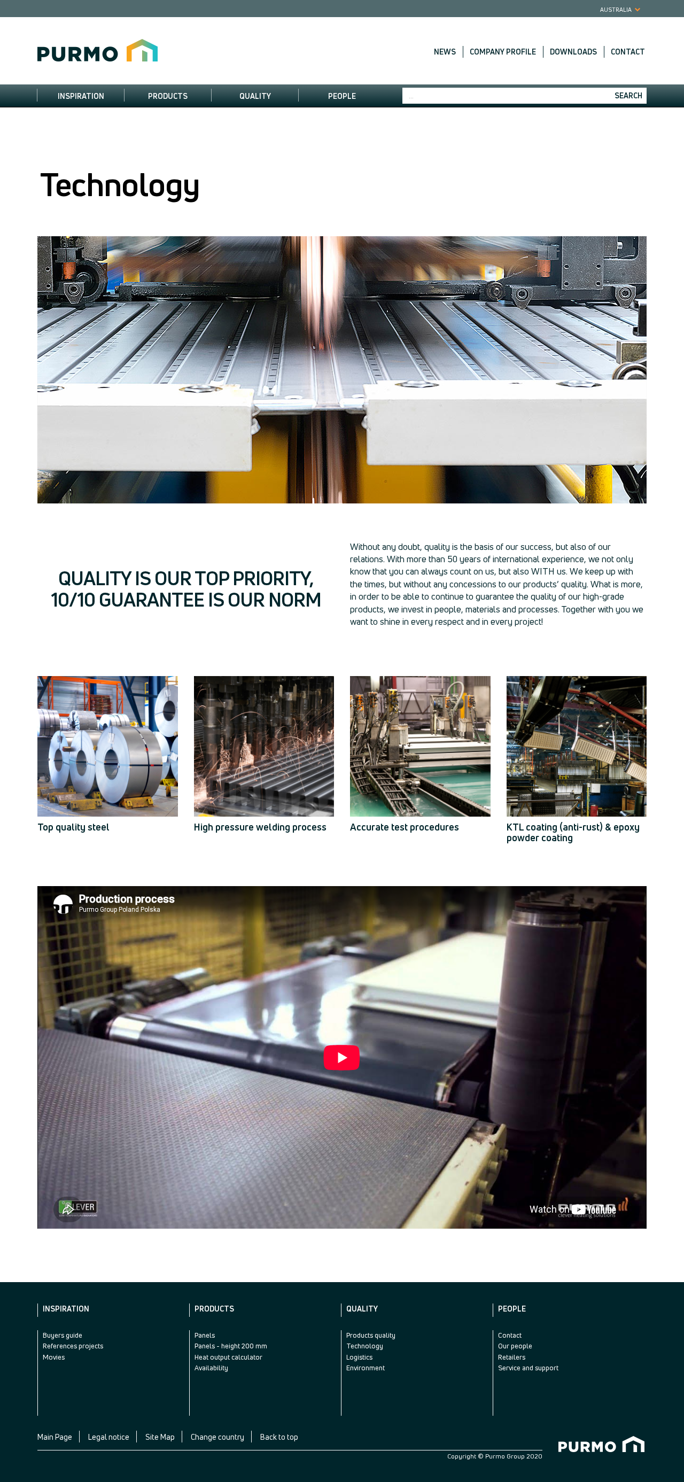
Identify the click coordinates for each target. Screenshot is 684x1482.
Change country (217, 1437)
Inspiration (81, 96)
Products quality (370, 1335)
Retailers (511, 1357)
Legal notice (108, 1437)
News (445, 52)
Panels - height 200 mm (231, 1346)
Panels (205, 1335)
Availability (211, 1367)
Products (168, 96)
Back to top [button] (279, 1437)
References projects (73, 1346)
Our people (515, 1346)
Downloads (573, 52)
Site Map (160, 1437)
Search (628, 95)
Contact (628, 52)
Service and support (528, 1367)
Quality (255, 96)
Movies (54, 1357)
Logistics (359, 1357)
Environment (365, 1367)
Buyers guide (62, 1335)
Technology (364, 1346)
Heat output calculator (228, 1357)
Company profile (503, 52)
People (342, 96)
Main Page (54, 1437)
